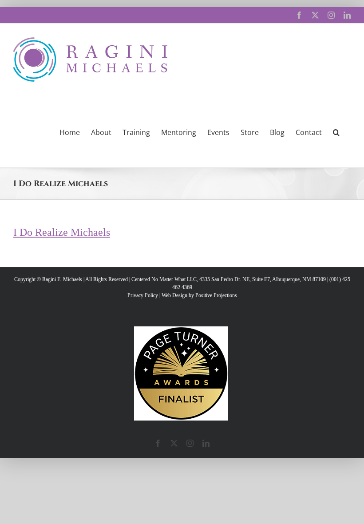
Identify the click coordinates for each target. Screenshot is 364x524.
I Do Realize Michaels (61, 232)
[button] (336, 131)
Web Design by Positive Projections (199, 295)
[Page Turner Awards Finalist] (181, 330)
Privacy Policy (142, 295)
